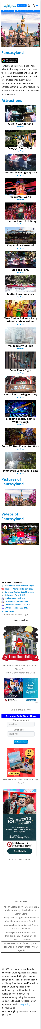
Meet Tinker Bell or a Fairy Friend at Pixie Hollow (20, 320)
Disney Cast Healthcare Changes (19, 585)
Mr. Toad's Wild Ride (20, 345)
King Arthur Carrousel (20, 245)
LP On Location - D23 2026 (16, 608)
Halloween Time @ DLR (15, 595)
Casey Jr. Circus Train (20, 148)
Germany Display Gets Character (19, 592)
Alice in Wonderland (20, 123)
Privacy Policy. (24, 1004)
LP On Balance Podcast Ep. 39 (18, 604)
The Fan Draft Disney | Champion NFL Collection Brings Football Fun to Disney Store (21, 910)
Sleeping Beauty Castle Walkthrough (20, 420)
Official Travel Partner (20, 709)
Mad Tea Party (20, 269)
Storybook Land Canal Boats (20, 470)
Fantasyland (12, 52)
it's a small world (20, 196)
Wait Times (20, 11)
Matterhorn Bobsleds (20, 294)
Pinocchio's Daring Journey (20, 394)
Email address (21, 729)
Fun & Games (8, 11)
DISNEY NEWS (7, 611)
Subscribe (21, 5)
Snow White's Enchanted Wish (20, 446)
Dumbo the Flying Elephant (20, 172)
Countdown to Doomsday (16, 601)
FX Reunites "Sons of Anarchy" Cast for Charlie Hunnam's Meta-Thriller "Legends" (20, 947)
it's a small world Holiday (20, 221)
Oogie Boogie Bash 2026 (15, 598)
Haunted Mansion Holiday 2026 (19, 589)
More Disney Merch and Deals (20, 672)
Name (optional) (21, 720)
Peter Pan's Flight (20, 370)
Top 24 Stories (32, 11)
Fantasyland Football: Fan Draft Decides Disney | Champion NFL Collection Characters (20, 936)
